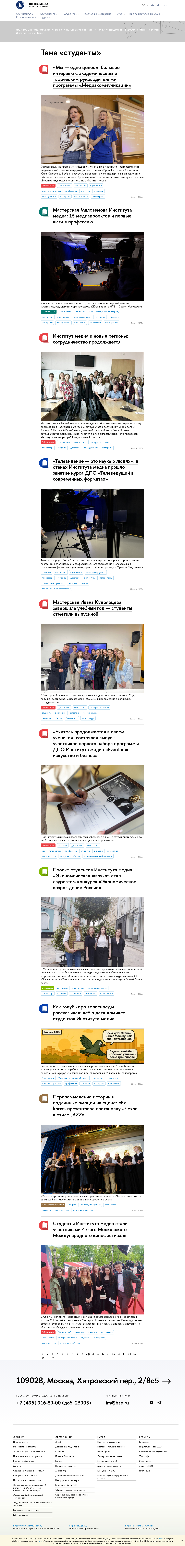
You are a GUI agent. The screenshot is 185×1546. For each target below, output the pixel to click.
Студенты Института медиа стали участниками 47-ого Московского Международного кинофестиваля (90, 1229)
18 (129, 1353)
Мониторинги (104, 1451)
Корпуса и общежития (23, 1461)
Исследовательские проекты (111, 1446)
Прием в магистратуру (66, 1466)
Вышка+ (58, 1461)
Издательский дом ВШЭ (150, 1446)
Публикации (144, 1470)
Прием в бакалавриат (65, 1456)
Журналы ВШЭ (146, 1466)
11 (92, 1353)
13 (103, 1353)
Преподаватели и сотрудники (33, 17)
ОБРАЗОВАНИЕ (63, 1437)
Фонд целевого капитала (25, 1475)
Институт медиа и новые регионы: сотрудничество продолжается (90, 338)
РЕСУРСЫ (144, 1437)
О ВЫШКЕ (18, 1437)
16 (119, 1353)
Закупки (17, 1466)
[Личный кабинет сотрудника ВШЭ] (158, 5)
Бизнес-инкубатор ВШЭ (66, 1485)
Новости (40, 32)
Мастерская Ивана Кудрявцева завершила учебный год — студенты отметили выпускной (92, 608)
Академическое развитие (109, 1466)
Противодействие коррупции (27, 1480)
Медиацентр (145, 1461)
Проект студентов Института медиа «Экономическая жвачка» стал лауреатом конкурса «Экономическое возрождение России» (94, 878)
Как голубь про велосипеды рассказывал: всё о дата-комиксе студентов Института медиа (89, 1012)
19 (134, 1353)
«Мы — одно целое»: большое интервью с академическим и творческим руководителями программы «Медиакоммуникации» (92, 76)
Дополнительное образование (70, 1475)
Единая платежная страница (26, 1510)
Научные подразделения (108, 1442)
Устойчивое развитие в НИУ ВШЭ (29, 1451)
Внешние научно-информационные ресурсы (113, 1476)
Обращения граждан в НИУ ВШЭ (28, 1470)
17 (124, 1353)
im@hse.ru (117, 1402)
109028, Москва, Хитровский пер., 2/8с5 (87, 1380)
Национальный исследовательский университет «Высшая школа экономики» (55, 29)
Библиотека (144, 1442)
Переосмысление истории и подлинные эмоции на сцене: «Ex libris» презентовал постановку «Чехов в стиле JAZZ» (95, 1105)
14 (108, 1353)
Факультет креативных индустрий (142, 29)
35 (53, 1358)
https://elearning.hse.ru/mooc (139, 1525)
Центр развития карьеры (67, 1480)
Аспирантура (61, 1470)
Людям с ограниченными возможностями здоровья (32, 1503)
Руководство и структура (25, 1446)
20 (43, 1358)
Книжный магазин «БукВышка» (153, 1451)
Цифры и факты (20, 1442)
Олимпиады (60, 1451)
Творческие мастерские (97, 14)
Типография (144, 1456)
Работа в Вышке (20, 1514)
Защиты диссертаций (107, 1461)
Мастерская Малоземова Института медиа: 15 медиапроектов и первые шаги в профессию (92, 215)
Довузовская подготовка (67, 1446)
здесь (161, 1539)
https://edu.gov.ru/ (78, 1525)
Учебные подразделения (109, 29)
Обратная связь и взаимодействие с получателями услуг (72, 1496)
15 (113, 1353)
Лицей (58, 1442)
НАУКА (101, 1437)
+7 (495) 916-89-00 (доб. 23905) (53, 1402)
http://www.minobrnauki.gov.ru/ (27, 1525)
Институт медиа (25, 32)
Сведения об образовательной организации (28, 1496)
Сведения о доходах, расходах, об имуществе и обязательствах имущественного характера (29, 1488)
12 (98, 1353)
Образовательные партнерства (70, 1490)
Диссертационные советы (109, 1456)
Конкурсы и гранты (106, 1470)
